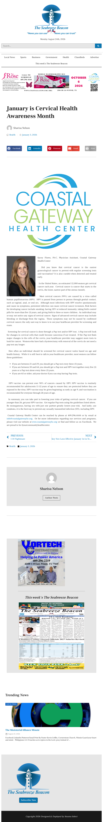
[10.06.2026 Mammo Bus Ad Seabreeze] (51, 91)
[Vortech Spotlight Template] (41, 585)
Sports (23, 57)
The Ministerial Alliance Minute (22, 730)
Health (66, 57)
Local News (9, 57)
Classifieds (80, 57)
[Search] (98, 46)
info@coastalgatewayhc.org (19, 418)
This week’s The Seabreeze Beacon (51, 63)
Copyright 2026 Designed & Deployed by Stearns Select (51, 816)
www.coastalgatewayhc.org (44, 422)
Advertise (94, 57)
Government (51, 57)
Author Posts (51, 497)
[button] (14, 148)
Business (36, 57)
